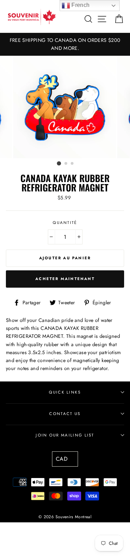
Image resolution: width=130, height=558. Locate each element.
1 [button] (59, 163)
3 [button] (72, 163)
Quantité (65, 222)
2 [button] (66, 163)
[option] (65, 44)
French (80, 5)
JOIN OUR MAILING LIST (65, 435)
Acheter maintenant (65, 278)
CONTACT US (64, 413)
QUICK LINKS (65, 392)
